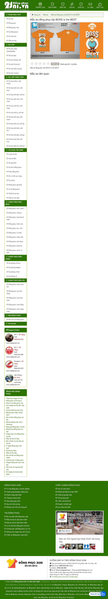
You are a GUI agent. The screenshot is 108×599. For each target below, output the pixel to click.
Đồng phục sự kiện (15, 233)
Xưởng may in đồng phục (15, 460)
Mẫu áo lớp (12, 40)
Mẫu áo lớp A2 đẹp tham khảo (16, 523)
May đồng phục (13, 171)
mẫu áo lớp (47, 585)
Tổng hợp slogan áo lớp (14, 398)
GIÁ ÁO (72, 7)
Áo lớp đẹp (12, 55)
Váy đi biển (12, 158)
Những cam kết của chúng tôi (16, 507)
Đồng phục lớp (13, 27)
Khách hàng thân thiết (13, 495)
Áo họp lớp (12, 36)
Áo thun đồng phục (15, 167)
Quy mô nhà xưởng (13, 504)
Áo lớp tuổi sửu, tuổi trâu (14, 89)
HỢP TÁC (100, 7)
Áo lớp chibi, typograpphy (12, 50)
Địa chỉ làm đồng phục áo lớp (15, 418)
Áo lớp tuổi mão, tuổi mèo (15, 100)
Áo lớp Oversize (14, 64)
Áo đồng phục (13, 32)
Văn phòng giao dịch (13, 501)
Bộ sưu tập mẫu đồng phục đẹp (17, 516)
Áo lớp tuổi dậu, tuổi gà (16, 135)
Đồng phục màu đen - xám (15, 299)
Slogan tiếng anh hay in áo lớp (15, 463)
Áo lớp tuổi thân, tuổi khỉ (15, 129)
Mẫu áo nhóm (97, 581)
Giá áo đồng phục (11, 585)
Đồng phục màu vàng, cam (15, 310)
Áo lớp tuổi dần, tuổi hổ (16, 95)
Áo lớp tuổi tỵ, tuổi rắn (16, 112)
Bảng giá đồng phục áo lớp (15, 427)
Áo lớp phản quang (15, 69)
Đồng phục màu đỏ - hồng (15, 292)
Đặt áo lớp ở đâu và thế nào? (14, 414)
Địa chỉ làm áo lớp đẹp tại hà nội (15, 442)
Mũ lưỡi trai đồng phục (16, 319)
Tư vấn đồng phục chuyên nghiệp (17, 489)
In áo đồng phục (14, 189)
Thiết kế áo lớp (13, 193)
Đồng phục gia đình (15, 185)
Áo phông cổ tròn (14, 263)
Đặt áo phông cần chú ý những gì (14, 423)
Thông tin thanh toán (13, 498)
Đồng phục (12, 23)
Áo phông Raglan (14, 267)
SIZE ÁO (81, 7)
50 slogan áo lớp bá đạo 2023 (14, 473)
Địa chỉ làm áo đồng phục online (15, 456)
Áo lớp (10, 19)
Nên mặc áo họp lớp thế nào (14, 468)
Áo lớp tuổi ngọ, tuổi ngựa (14, 118)
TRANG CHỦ (40, 7)
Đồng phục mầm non (15, 224)
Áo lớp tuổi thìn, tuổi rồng (14, 107)
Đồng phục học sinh (15, 228)
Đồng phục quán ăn (15, 246)
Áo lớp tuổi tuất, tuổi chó (14, 140)
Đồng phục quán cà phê (14, 251)
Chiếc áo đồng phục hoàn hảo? (17, 535)
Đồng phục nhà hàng (15, 241)
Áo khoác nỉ (12, 276)
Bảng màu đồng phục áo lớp (14, 430)
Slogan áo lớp (38, 585)
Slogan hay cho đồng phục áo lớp (15, 435)
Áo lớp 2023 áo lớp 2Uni (14, 410)
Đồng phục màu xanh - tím (15, 285)
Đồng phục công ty (15, 213)
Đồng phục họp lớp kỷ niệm (15, 218)
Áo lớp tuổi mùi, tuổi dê (16, 124)
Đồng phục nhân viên (15, 237)
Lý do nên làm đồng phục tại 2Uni (17, 526)
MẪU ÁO (63, 7)
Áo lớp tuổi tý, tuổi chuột (14, 82)
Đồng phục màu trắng (16, 304)
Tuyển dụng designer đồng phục (17, 492)
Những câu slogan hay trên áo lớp (18, 532)
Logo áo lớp (12, 154)
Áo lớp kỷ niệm (11, 450)
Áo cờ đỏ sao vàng (15, 176)
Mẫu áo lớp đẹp (13, 198)
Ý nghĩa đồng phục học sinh (14, 447)
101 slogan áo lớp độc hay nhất (15, 406)
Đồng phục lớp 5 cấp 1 (16, 208)
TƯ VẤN (90, 7)
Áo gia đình (12, 163)
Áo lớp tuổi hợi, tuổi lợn (16, 146)
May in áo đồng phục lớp (14, 403)
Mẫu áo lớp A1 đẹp (12, 439)
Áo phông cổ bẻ (13, 272)
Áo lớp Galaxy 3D (14, 60)
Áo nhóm (11, 180)
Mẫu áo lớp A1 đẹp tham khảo (16, 519)
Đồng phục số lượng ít (14, 401)
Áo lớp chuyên (13, 73)
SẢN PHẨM (52, 7)
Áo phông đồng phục (25, 585)
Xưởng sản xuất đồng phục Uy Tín (18, 529)
